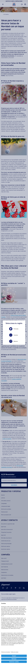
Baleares (16, 341)
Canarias (16, 335)
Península (16, 328)
